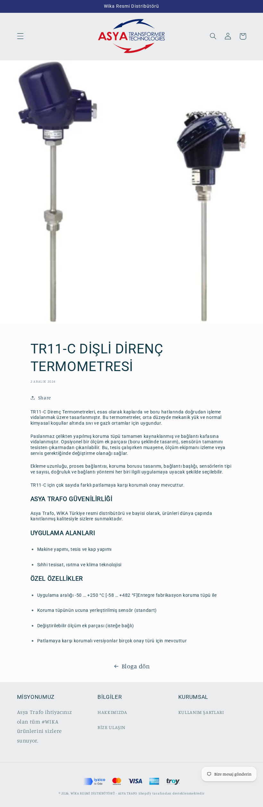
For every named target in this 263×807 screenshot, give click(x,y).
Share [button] (44, 397)
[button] (20, 36)
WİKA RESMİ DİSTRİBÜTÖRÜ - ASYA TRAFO (104, 793)
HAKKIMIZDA (112, 712)
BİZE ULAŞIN (111, 727)
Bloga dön (136, 666)
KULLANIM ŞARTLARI (201, 712)
